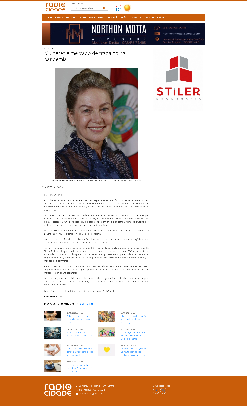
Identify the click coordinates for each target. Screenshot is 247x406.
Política (59, 17)
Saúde (124, 17)
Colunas (149, 17)
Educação (113, 17)
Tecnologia (136, 17)
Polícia (160, 17)
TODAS (49, 17)
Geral (92, 17)
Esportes (70, 17)
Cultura (82, 17)
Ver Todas (86, 303)
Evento (101, 17)
